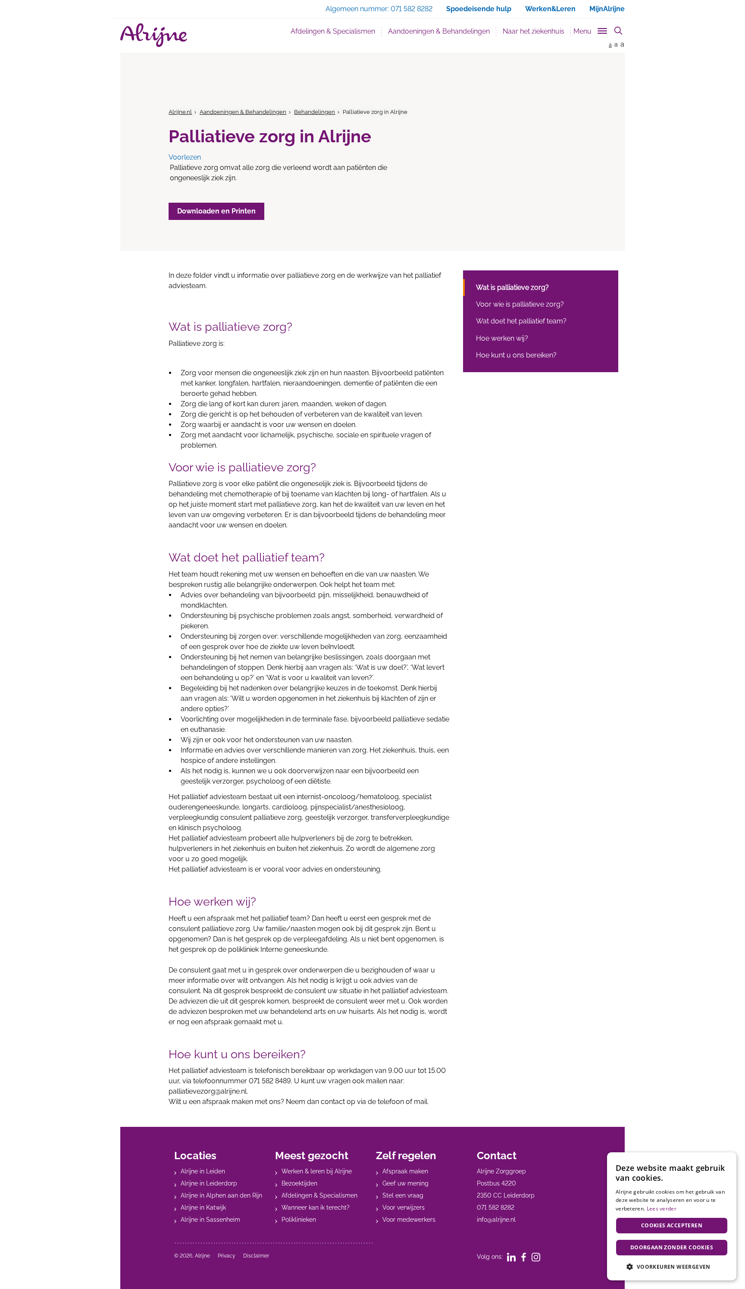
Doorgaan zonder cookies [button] (671, 1247)
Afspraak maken (405, 1171)
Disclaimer (256, 1256)
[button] (672, 1266)
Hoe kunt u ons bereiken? (516, 355)
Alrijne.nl (180, 112)
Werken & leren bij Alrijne (317, 1171)
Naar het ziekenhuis (533, 31)
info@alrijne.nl (496, 1219)
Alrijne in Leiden (203, 1171)
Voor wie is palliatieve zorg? (520, 304)
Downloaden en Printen (216, 211)
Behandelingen (314, 112)
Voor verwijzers (403, 1207)
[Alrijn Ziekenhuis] (153, 35)
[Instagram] (539, 1256)
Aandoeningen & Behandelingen (442, 31)
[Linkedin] (514, 1256)
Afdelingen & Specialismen (333, 31)
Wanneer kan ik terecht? (316, 1207)
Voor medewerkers (408, 1219)
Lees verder (661, 1208)
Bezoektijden (299, 1183)
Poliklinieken (299, 1219)
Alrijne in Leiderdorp (209, 1183)
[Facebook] (526, 1256)
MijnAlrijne (607, 9)
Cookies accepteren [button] (671, 1225)
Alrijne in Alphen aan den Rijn (221, 1195)
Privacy (226, 1256)
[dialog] (671, 1216)
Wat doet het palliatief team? (521, 321)
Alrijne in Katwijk (203, 1207)
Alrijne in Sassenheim (210, 1219)
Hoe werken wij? (502, 338)
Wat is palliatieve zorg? (512, 287)
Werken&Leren (550, 9)
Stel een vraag (402, 1195)
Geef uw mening (405, 1183)
